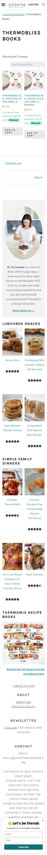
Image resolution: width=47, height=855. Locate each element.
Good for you (14, 162)
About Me (23, 701)
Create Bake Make (13, 14)
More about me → (23, 310)
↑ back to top (24, 685)
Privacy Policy (23, 706)
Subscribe (23, 847)
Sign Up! (11, 727)
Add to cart (10, 131)
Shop (38, 177)
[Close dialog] (42, 820)
